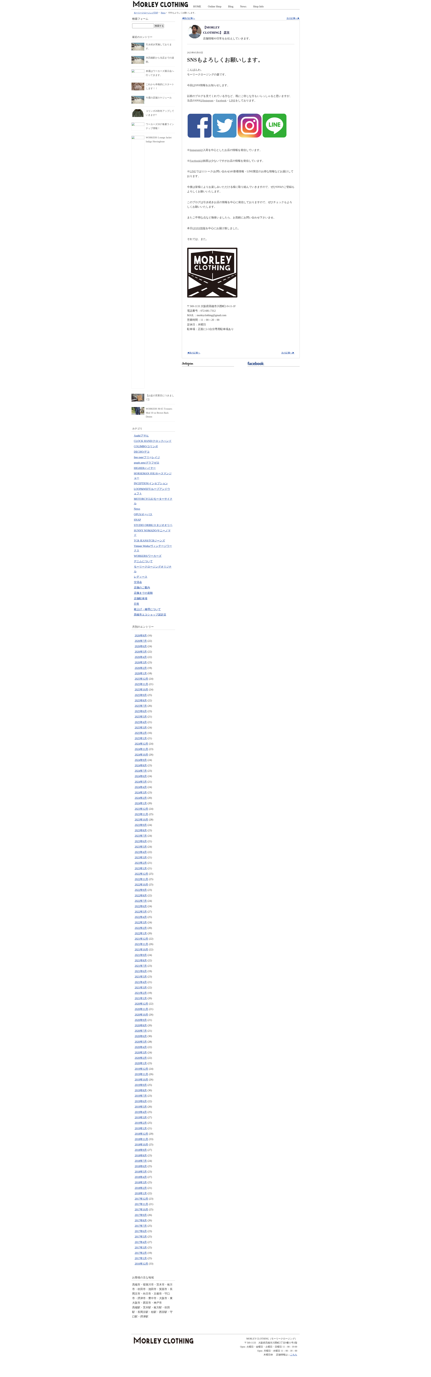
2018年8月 (141, 1155)
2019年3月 (141, 1117)
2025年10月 (141, 689)
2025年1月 (141, 738)
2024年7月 (141, 770)
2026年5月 (141, 651)
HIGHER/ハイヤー (145, 468)
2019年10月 (141, 1079)
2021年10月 (141, 949)
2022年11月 (141, 879)
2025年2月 (141, 732)
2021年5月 (141, 976)
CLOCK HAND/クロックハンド (153, 441)
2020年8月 (141, 1025)
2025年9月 (141, 695)
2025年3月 (141, 727)
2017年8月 (141, 1220)
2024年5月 (141, 781)
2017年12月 (141, 1198)
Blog (230, 6)
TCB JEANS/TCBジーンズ (149, 540)
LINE (232, 100)
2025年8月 (141, 700)
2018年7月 (141, 1160)
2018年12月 (141, 1133)
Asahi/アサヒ (141, 435)
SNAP (137, 519)
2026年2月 (141, 668)
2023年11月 (141, 814)
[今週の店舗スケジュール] (137, 98)
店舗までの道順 (143, 592)
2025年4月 (141, 722)
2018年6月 (141, 1166)
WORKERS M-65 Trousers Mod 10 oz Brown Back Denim (159, 413)
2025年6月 (141, 711)
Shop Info (258, 6)
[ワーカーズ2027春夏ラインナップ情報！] (137, 124)
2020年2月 (141, 1057)
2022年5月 (141, 911)
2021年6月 (141, 971)
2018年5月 (141, 1171)
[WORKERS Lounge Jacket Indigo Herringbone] (137, 137)
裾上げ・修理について (147, 609)
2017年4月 (141, 1242)
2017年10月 (141, 1209)
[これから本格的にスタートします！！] (137, 84)
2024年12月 (141, 743)
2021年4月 (141, 982)
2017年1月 (141, 1258)
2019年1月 (141, 1128)
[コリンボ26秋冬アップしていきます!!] (137, 111)
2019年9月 (141, 1085)
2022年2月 (141, 928)
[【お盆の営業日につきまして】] (137, 395)
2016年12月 (141, 1263)
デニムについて (143, 561)
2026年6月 (141, 646)
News (243, 6)
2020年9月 (141, 1020)
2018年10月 (141, 1144)
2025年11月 (141, 684)
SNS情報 (200, 228)
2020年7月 (141, 1030)
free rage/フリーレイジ (147, 457)
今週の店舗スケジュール (159, 97)
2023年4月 (141, 852)
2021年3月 (141, 987)
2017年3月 (141, 1247)
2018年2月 (141, 1188)
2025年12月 (141, 678)
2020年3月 (141, 1052)
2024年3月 (141, 792)
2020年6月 (141, 1036)
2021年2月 (141, 992)
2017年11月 (141, 1204)
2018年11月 (141, 1139)
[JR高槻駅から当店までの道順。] (137, 58)
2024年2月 (141, 797)
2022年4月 (141, 917)
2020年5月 (141, 1041)
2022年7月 (141, 900)
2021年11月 (141, 944)
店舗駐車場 (140, 598)
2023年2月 (141, 862)
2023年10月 (141, 819)
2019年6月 (141, 1101)
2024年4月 (141, 787)
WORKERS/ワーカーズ (147, 555)
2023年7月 (141, 835)
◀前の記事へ (188, 18)
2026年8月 (141, 635)
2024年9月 (141, 760)
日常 (136, 603)
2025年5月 (141, 716)
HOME (197, 6)
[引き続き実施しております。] (137, 44)
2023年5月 (141, 846)
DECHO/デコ (142, 451)
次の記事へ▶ (293, 18)
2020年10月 (141, 1014)
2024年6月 (141, 776)
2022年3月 (141, 922)
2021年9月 (141, 955)
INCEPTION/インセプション (151, 483)
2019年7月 (141, 1095)
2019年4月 (141, 1112)
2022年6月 (141, 906)
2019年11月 (141, 1074)
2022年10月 (141, 884)
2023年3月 (141, 857)
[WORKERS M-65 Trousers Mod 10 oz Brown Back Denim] (137, 409)
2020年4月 (141, 1047)
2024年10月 (141, 754)
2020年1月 (141, 1063)
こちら (293, 1354)
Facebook (221, 100)
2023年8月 (141, 830)
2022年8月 (141, 895)
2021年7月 (141, 965)
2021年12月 (141, 938)
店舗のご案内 (142, 587)
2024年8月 (141, 765)
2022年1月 (141, 933)
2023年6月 (141, 841)
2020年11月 (141, 1009)
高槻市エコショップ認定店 (150, 614)
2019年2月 (141, 1122)
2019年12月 (141, 1068)
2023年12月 (141, 808)
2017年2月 (141, 1252)
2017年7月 (141, 1225)
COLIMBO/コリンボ (146, 446)
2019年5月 (141, 1106)
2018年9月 (141, 1149)
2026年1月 (141, 673)
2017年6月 (141, 1231)
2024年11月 (141, 749)
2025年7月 (141, 705)
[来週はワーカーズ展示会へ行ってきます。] (137, 71)
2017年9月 (141, 1215)
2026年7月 (141, 640)
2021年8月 (141, 960)
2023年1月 (141, 868)
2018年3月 (141, 1182)
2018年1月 (141, 1193)
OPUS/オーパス (143, 514)
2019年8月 (141, 1090)
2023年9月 (141, 825)
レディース (140, 576)
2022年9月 (141, 889)
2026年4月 (141, 657)
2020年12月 (141, 1003)
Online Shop (214, 6)
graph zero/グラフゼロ (146, 462)
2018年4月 (141, 1177)
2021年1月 (141, 998)
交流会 (138, 582)
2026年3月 (141, 662)
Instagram (208, 100)
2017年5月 (141, 1236)
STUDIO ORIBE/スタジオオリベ (153, 525)
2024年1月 (141, 803)
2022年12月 (141, 873)
